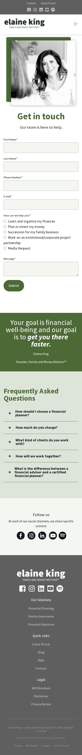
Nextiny (61, 738)
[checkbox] (41, 234)
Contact (31, 3)
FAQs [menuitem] (41, 660)
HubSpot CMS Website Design (34, 738)
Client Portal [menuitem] (41, 644)
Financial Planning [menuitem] (41, 608)
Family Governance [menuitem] (41, 616)
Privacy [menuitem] (18, 745)
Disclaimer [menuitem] (41, 696)
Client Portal (48, 3)
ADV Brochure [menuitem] (41, 688)
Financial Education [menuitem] (41, 624)
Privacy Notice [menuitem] (41, 704)
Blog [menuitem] (41, 652)
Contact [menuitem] (41, 668)
